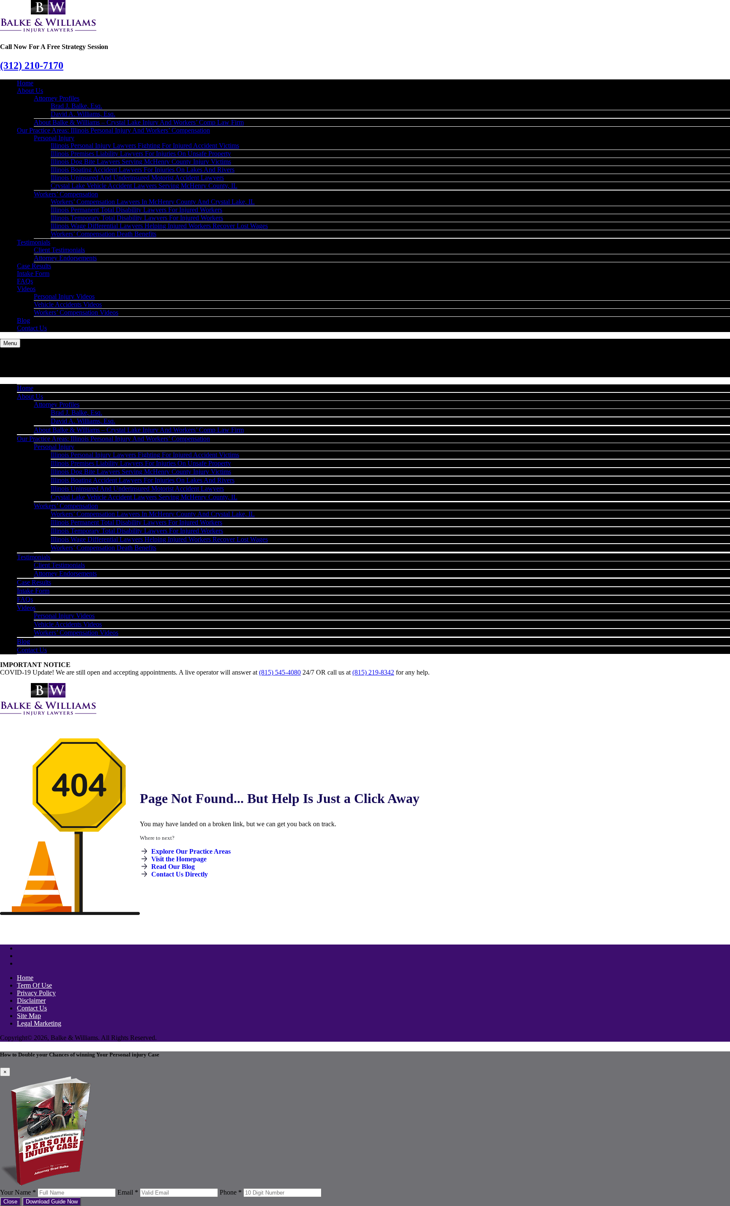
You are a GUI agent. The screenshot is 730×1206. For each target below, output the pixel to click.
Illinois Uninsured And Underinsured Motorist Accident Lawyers (137, 177)
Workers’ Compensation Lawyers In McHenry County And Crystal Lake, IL (153, 201)
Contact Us (32, 328)
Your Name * (18, 1192)
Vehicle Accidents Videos (68, 304)
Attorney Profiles (56, 98)
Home (25, 83)
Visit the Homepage (179, 859)
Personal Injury (54, 138)
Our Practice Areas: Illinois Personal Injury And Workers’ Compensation (113, 130)
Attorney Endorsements (65, 257)
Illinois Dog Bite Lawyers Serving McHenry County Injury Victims (141, 161)
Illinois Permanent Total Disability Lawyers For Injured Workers (136, 209)
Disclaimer (31, 1000)
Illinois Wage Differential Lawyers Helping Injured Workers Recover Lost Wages (159, 225)
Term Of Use (34, 985)
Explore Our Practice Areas (191, 851)
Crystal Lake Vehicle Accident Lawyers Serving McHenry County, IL (144, 185)
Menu (10, 343)
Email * (127, 1192)
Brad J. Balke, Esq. (76, 105)
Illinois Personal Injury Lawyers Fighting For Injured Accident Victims (145, 145)
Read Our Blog (173, 866)
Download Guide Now (52, 1201)
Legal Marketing (39, 1023)
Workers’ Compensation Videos (76, 312)
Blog (23, 320)
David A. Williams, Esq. (83, 113)
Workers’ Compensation (66, 194)
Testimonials (33, 242)
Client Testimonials (59, 249)
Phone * (231, 1192)
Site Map (29, 1015)
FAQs (25, 281)
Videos (26, 288)
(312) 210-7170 (31, 65)
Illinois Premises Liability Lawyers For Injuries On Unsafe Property (141, 153)
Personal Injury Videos (64, 296)
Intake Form (33, 273)
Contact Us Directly (179, 874)
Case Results (34, 266)
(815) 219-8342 (373, 672)
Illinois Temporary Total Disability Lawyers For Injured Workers (137, 217)
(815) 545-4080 (280, 672)
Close (10, 1201)
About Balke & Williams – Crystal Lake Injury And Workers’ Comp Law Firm (139, 122)
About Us (30, 90)
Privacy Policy (36, 992)
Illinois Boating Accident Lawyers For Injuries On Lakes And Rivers (142, 169)
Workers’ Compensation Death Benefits (103, 233)
